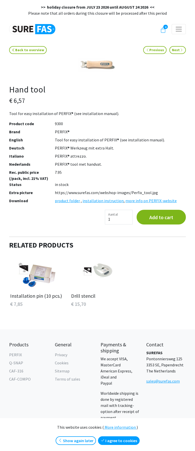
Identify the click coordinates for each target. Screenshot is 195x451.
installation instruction (103, 200)
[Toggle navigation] (179, 29)
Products (18, 344)
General (63, 344)
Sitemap (62, 370)
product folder (67, 200)
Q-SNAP (16, 362)
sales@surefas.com (163, 381)
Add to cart (161, 217)
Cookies (62, 362)
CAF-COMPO (20, 379)
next (176, 50)
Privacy (61, 354)
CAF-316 (16, 370)
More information (120, 427)
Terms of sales (67, 379)
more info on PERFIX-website (151, 200)
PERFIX (15, 354)
